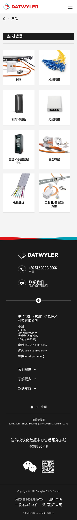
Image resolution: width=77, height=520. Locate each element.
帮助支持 (24, 388)
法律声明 (55, 499)
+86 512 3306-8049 (35, 350)
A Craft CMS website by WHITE (38, 512)
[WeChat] (30, 470)
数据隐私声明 (52, 505)
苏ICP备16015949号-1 (30, 499)
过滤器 (17, 36)
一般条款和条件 (26, 505)
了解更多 (24, 379)
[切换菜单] (70, 7)
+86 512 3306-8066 (35, 345)
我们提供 (24, 369)
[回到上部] (38, 300)
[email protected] (34, 356)
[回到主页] (20, 6)
